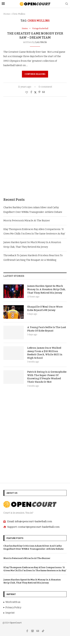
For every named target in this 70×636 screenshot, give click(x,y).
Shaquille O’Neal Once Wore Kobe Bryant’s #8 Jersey (45, 308)
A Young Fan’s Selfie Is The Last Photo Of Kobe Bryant (46, 329)
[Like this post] (26, 92)
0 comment (45, 86)
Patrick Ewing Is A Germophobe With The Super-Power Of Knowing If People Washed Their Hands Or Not (46, 376)
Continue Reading (35, 74)
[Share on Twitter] (35, 92)
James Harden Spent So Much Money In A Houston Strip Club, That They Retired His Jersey (46, 289)
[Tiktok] (43, 631)
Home (6, 14)
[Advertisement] (35, 152)
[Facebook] (27, 631)
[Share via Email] (43, 92)
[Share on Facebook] (31, 92)
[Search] (66, 4)
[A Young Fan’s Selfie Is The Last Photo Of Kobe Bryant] (13, 332)
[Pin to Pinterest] (39, 92)
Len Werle (41, 42)
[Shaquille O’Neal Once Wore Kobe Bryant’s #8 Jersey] (13, 312)
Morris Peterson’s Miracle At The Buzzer (26, 220)
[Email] (38, 631)
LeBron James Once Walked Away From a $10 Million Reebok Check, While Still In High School (44, 352)
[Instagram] (32, 631)
